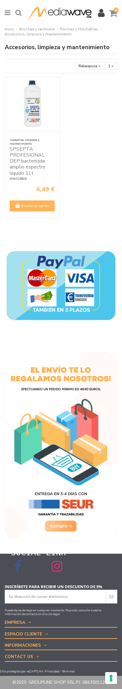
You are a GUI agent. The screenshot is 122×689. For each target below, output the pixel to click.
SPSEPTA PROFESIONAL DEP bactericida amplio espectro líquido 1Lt (27, 161)
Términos (68, 671)
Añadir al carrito (35, 205)
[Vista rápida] (55, 96)
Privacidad (52, 671)
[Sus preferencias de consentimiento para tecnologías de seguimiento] (111, 678)
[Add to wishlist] (55, 85)
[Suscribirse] (111, 596)
